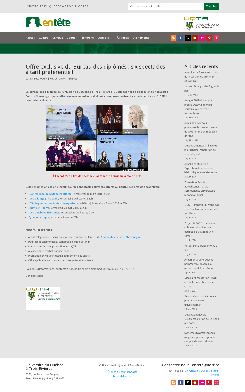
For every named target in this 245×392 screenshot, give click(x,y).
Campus (57, 38)
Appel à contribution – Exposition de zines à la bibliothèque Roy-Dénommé (200, 168)
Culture (43, 38)
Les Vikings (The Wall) (44, 198)
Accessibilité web (122, 376)
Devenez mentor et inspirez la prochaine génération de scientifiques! (200, 150)
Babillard (103, 38)
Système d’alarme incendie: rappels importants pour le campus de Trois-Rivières (200, 337)
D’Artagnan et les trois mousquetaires (55, 203)
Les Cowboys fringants (44, 212)
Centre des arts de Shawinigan (121, 237)
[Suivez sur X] (188, 38)
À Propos (123, 38)
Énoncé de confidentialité (122, 372)
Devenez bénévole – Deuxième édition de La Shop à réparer (201, 319)
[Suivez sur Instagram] (216, 38)
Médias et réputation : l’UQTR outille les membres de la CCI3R (201, 282)
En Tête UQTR (38, 78)
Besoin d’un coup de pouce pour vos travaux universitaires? (200, 301)
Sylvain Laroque (39, 217)
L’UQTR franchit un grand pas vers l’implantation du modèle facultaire (201, 209)
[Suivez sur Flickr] (202, 38)
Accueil (30, 38)
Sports (71, 38)
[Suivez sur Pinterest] (209, 38)
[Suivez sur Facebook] (180, 38)
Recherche (86, 38)
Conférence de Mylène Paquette (51, 194)
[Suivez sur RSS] (173, 38)
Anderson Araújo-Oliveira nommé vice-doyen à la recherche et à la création (199, 264)
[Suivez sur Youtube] (195, 38)
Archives (72, 78)
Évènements (141, 38)
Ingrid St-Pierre (39, 208)
